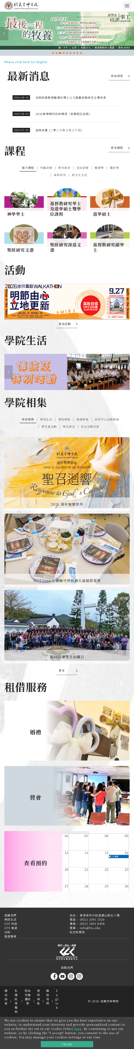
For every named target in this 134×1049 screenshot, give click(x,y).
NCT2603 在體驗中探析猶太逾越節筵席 (67, 580)
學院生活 (46, 419)
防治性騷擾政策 (28, 997)
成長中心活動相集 (107, 419)
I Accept (67, 1044)
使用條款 (38, 997)
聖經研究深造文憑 (65, 247)
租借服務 (10, 936)
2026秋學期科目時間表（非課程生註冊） (64, 114)
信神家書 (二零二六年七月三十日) (59, 130)
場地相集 (64, 419)
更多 (62, 670)
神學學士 (16, 214)
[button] (53, 53)
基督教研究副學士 (108, 247)
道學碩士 (102, 214)
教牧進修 (64, 168)
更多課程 (117, 148)
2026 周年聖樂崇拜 (67, 504)
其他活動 (65, 324)
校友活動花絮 (90, 427)
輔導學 (99, 168)
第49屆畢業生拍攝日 (67, 656)
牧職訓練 (46, 168)
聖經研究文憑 (20, 250)
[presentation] (4, 33)
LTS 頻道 (10, 928)
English (56, 999)
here (77, 1029)
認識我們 (10, 915)
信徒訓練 (83, 168)
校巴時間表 (77, 932)
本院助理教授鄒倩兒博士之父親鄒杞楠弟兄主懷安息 (71, 98)
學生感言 (69, 427)
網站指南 (6, 997)
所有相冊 (28, 419)
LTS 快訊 (10, 924)
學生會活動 (49, 427)
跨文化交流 (79, 175)
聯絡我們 (47, 997)
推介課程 (28, 168)
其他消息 (117, 76)
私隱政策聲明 (16, 1001)
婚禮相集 (82, 419)
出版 (7, 932)
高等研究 (60, 175)
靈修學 (114, 168)
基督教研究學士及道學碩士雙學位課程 (65, 208)
